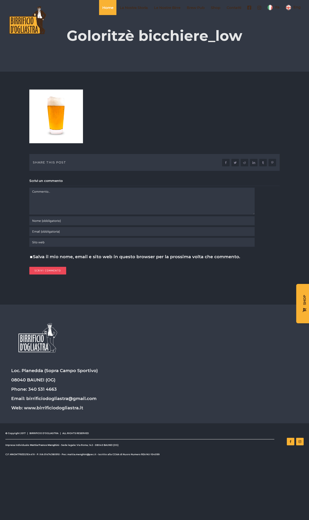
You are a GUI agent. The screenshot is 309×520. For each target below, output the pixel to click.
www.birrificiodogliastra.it (53, 407)
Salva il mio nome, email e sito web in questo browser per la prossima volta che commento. (136, 256)
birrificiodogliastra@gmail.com (61, 398)
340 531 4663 (42, 389)
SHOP (305, 300)
